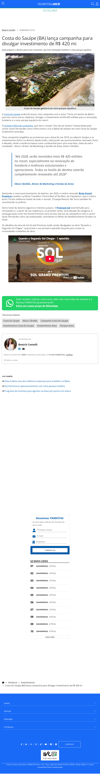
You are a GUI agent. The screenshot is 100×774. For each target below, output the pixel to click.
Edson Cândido (30, 320)
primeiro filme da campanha (18, 125)
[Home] (3, 682)
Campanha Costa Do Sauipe (54, 320)
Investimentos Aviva (47, 325)
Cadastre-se (50, 550)
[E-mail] (23, 348)
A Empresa (8, 727)
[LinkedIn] (19, 348)
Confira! (69, 354)
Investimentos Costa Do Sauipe (18, 325)
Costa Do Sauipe (11, 320)
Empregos (8, 719)
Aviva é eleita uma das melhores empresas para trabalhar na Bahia (37, 381)
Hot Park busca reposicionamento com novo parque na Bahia (34, 386)
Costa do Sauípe (12, 114)
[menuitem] (50, 702)
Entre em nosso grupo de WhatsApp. (37, 305)
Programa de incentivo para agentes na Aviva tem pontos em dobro (37, 391)
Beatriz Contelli (8, 30)
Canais (7, 703)
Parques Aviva (67, 325)
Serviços (7, 711)
